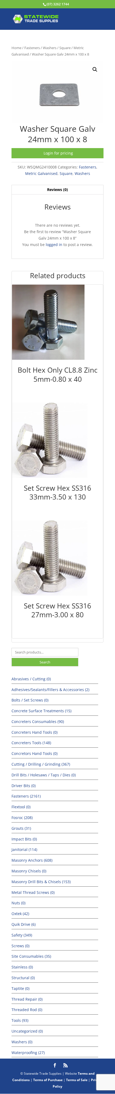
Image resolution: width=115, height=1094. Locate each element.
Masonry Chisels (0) (28, 870)
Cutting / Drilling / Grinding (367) (40, 764)
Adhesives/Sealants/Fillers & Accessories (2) (50, 689)
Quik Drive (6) (23, 924)
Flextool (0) (20, 806)
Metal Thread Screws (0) (33, 892)
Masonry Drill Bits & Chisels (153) (41, 881)
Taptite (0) (20, 988)
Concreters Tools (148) (31, 742)
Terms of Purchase (48, 1080)
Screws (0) (20, 945)
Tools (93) (19, 1020)
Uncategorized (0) (27, 1031)
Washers (49, 47)
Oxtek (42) (20, 913)
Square (65, 47)
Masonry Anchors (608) (31, 860)
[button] (95, 69)
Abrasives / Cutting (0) (31, 678)
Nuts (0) (18, 902)
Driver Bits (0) (23, 785)
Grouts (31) (21, 828)
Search (45, 662)
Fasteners (32, 47)
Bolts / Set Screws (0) (29, 700)
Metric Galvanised (41, 173)
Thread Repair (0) (27, 999)
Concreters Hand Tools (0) (34, 732)
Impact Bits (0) (24, 839)
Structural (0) (23, 977)
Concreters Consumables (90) (37, 721)
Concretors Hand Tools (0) (34, 753)
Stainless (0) (22, 967)
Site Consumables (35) (31, 956)
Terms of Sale (76, 1080)
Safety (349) (21, 935)
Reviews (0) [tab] (57, 189)
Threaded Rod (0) (26, 1009)
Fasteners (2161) (26, 796)
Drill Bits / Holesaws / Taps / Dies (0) (43, 774)
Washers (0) (21, 1041)
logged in (54, 244)
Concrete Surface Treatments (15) (41, 710)
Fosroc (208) (22, 817)
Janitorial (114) (24, 849)
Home (16, 47)
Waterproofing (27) (28, 1052)
